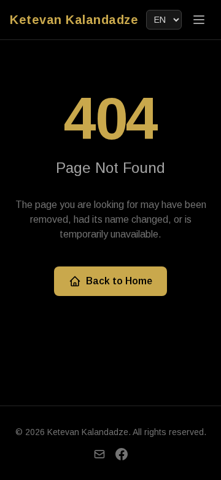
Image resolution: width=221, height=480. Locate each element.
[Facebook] (121, 454)
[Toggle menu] (199, 19)
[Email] (99, 454)
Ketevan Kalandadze (74, 19)
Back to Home (119, 281)
